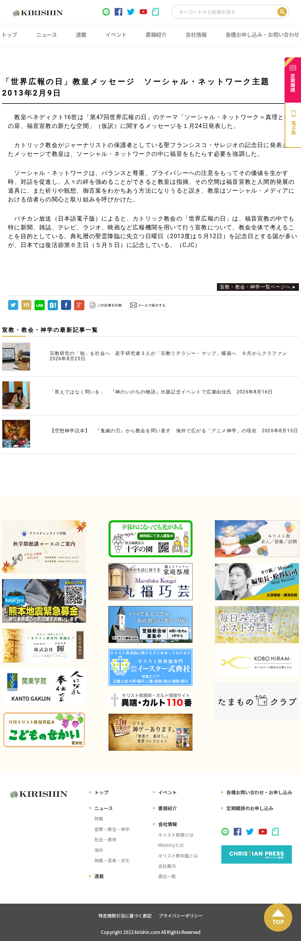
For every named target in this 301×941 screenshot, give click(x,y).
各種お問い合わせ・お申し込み (259, 792)
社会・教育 (105, 839)
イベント (167, 792)
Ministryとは (171, 845)
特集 (98, 818)
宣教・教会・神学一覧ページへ (255, 287)
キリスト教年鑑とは (178, 855)
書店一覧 (167, 876)
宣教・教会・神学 (112, 829)
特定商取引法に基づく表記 (124, 915)
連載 (99, 876)
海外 (98, 850)
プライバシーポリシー (181, 915)
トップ (101, 792)
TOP (278, 921)
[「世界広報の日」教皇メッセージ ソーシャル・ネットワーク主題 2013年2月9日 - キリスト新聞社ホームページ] (53, 308)
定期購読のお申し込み (249, 808)
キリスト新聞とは (175, 835)
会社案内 (167, 866)
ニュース (103, 808)
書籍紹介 (167, 808)
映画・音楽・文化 (112, 860)
